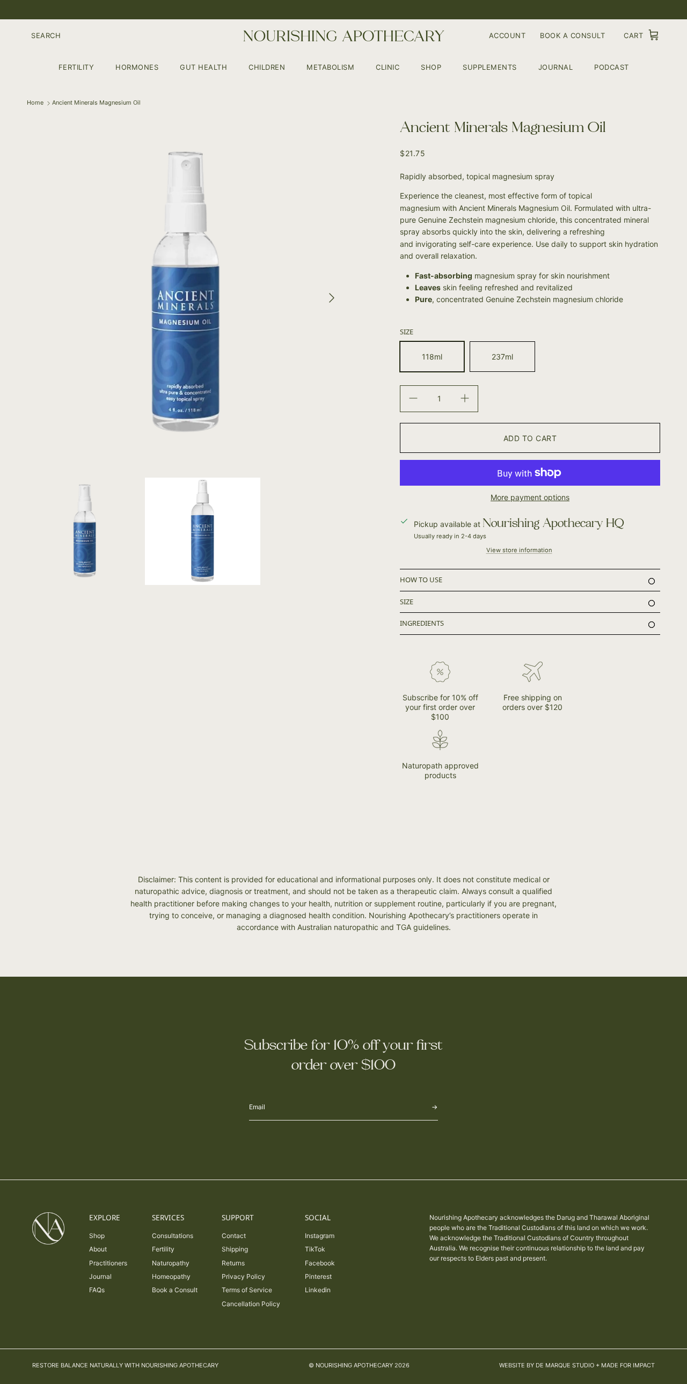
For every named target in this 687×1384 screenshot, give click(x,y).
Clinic (387, 66)
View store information (519, 550)
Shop (431, 66)
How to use (421, 579)
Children (267, 66)
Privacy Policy (243, 1276)
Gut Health (203, 66)
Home (35, 102)
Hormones (136, 66)
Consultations (172, 1236)
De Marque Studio (565, 1365)
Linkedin (318, 1290)
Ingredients (422, 623)
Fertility (76, 66)
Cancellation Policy (251, 1304)
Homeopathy (171, 1276)
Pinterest (318, 1276)
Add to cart (530, 438)
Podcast (611, 66)
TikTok (315, 1249)
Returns (233, 1263)
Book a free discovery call (364, 10)
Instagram (319, 1236)
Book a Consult (175, 1290)
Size (406, 601)
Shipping (235, 1249)
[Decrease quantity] (413, 399)
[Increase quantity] (465, 399)
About (98, 1249)
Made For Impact (628, 1365)
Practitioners (108, 1263)
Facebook (320, 1263)
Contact (234, 1236)
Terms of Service (247, 1290)
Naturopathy (170, 1263)
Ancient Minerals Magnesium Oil (96, 102)
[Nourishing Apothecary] (343, 35)
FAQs (97, 1290)
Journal (555, 66)
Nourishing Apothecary (354, 1365)
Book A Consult (572, 35)
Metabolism (330, 66)
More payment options (530, 497)
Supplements (490, 66)
